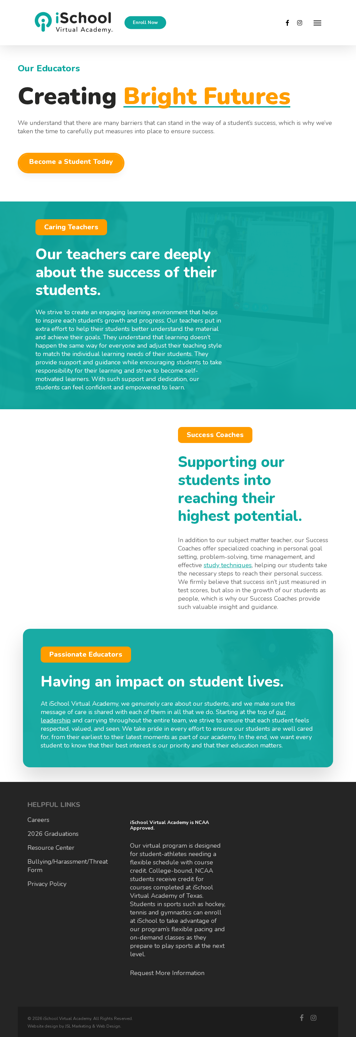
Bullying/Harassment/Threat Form (67, 865)
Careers (38, 820)
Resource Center (50, 848)
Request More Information (167, 973)
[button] (317, 22)
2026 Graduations (53, 834)
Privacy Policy (46, 884)
